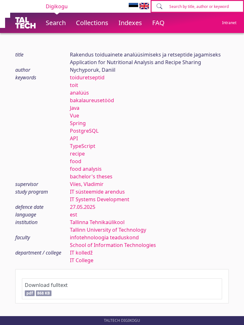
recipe (77, 153)
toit (74, 85)
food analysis (86, 168)
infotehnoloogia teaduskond (104, 237)
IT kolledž (81, 252)
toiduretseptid (87, 77)
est (73, 214)
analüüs (79, 92)
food (75, 161)
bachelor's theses (91, 176)
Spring (78, 123)
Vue (74, 115)
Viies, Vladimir (87, 184)
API (74, 138)
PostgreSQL (84, 130)
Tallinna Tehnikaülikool (97, 222)
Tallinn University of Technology (108, 229)
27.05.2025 (82, 206)
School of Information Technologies (113, 245)
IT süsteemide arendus (97, 191)
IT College (81, 260)
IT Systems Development (99, 199)
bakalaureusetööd (92, 100)
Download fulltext (46, 289)
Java (74, 107)
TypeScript (82, 146)
